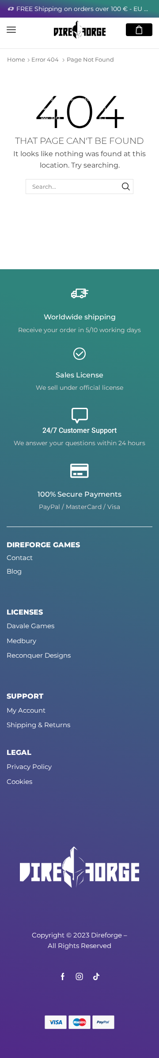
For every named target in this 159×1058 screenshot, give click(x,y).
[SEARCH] (125, 186)
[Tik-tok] (96, 976)
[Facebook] (62, 976)
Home (16, 59)
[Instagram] (79, 976)
